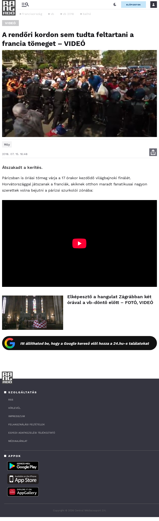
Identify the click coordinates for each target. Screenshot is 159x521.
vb (52, 13)
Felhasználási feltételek (26, 424)
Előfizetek (133, 5)
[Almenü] (25, 4)
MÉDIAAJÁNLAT (17, 441)
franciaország (32, 13)
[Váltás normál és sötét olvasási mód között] (114, 4)
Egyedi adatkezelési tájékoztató (31, 432)
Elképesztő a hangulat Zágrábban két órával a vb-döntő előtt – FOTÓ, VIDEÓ (110, 299)
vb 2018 (68, 13)
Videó (10, 23)
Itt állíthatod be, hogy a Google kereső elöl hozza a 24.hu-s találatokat (84, 343)
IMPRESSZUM (16, 416)
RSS (10, 399)
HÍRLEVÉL (14, 408)
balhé (87, 13)
